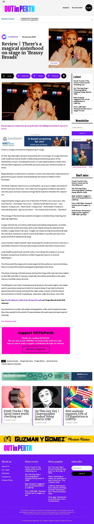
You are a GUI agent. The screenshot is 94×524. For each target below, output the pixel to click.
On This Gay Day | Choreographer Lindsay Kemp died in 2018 (82, 91)
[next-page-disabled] (91, 19)
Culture (54, 63)
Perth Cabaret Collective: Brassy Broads (23, 300)
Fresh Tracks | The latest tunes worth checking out (82, 83)
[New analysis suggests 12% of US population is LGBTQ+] (77, 397)
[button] (66, 8)
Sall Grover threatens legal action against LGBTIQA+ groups (81, 212)
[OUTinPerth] (4, 36)
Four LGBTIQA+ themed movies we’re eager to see (83, 109)
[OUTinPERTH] (19, 9)
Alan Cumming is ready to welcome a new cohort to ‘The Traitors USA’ (57, 479)
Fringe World (39, 361)
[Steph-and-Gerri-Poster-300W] (82, 153)
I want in (82, 133)
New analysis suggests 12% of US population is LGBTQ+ (81, 100)
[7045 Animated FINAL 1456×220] (35, 141)
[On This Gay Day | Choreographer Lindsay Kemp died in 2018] (47, 397)
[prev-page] (19, 19)
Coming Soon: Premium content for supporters (29, 19)
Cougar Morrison (26, 361)
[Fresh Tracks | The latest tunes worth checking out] (16, 397)
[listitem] (35, 312)
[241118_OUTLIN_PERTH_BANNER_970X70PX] (47, 439)
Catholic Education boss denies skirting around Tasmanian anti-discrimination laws (57, 489)
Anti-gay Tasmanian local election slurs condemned (57, 498)
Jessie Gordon (51, 361)
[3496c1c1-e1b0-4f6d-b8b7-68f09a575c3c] (47, 376)
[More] (63, 75)
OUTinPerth (13, 37)
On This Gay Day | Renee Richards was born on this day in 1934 (57, 470)
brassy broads (12, 361)
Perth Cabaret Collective (11, 364)
